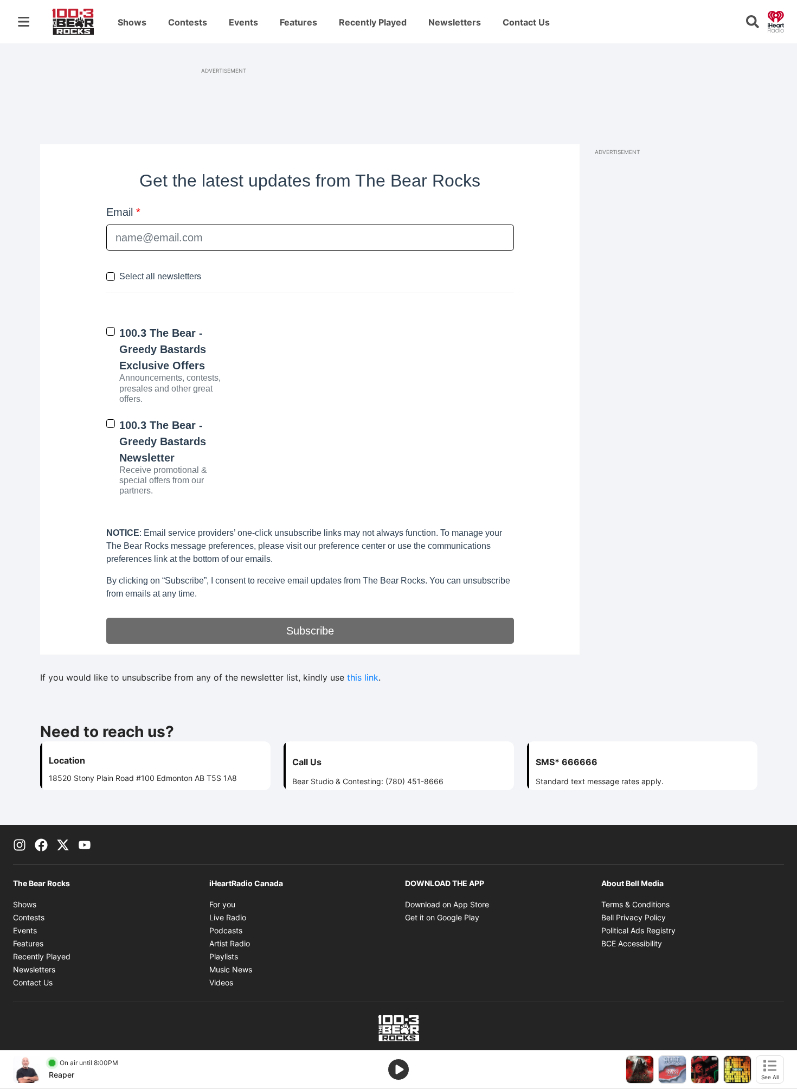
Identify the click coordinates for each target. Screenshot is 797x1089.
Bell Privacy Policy (633, 917)
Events (243, 22)
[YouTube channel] (84, 844)
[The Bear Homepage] (73, 22)
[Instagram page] (19, 844)
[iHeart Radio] (776, 20)
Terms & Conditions (635, 904)
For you (222, 904)
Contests (187, 22)
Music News (230, 969)
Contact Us (526, 22)
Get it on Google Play (442, 917)
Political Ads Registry (638, 930)
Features (298, 22)
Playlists (223, 956)
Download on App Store (447, 904)
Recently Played (373, 22)
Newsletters (454, 22)
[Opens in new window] (26, 1069)
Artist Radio (229, 943)
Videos (221, 982)
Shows (132, 22)
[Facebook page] (41, 844)
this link (362, 677)
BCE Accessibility (631, 943)
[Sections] (24, 22)
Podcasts (225, 930)
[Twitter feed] (62, 844)
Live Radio (227, 917)
